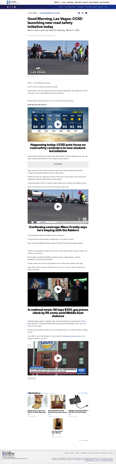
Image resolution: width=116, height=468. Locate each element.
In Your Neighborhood (69, 7)
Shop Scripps (94, 2)
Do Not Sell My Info (61, 458)
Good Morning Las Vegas (50, 13)
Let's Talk (61, 7)
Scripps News (104, 453)
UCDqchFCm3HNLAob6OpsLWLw (15, 7)
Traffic (77, 453)
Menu (57, 2)
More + (106, 7)
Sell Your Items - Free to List (48, 393)
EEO (107, 458)
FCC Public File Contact (66, 459)
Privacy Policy (70, 458)
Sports (85, 2)
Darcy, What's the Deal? (91, 7)
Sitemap (54, 458)
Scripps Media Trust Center (92, 460)
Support (111, 453)
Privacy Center (79, 458)
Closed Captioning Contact (106, 460)
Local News (32, 13)
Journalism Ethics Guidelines (90, 458)
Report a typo (31, 378)
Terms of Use (102, 458)
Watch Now (104, 2)
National (70, 2)
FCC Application (77, 459)
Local (63, 2)
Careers (111, 458)
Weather (78, 2)
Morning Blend (96, 453)
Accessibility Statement (107, 459)
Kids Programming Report (88, 459)
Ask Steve (100, 7)
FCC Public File (55, 459)
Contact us (98, 459)
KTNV (13, 7)
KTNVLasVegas (8, 7)
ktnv (10, 7)
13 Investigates (80, 7)
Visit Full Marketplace (83, 393)
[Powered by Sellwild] (86, 440)
